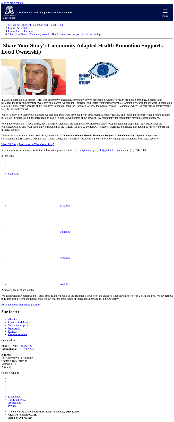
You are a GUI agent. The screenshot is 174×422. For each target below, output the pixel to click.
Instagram (64, 257)
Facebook (64, 205)
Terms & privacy (17, 399)
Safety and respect (18, 325)
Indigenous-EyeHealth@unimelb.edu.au (100, 150)
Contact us (14, 173)
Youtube (64, 284)
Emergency (14, 396)
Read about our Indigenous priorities (20, 304)
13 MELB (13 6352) (20, 345)
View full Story (9, 144)
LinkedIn (64, 231)
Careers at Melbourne (19, 322)
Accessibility (15, 402)
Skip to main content (12, 2)
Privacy (12, 405)
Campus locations (17, 334)
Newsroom (14, 328)
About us (13, 319)
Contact (12, 331)
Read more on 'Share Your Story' (36, 144)
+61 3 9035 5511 (26, 348)
